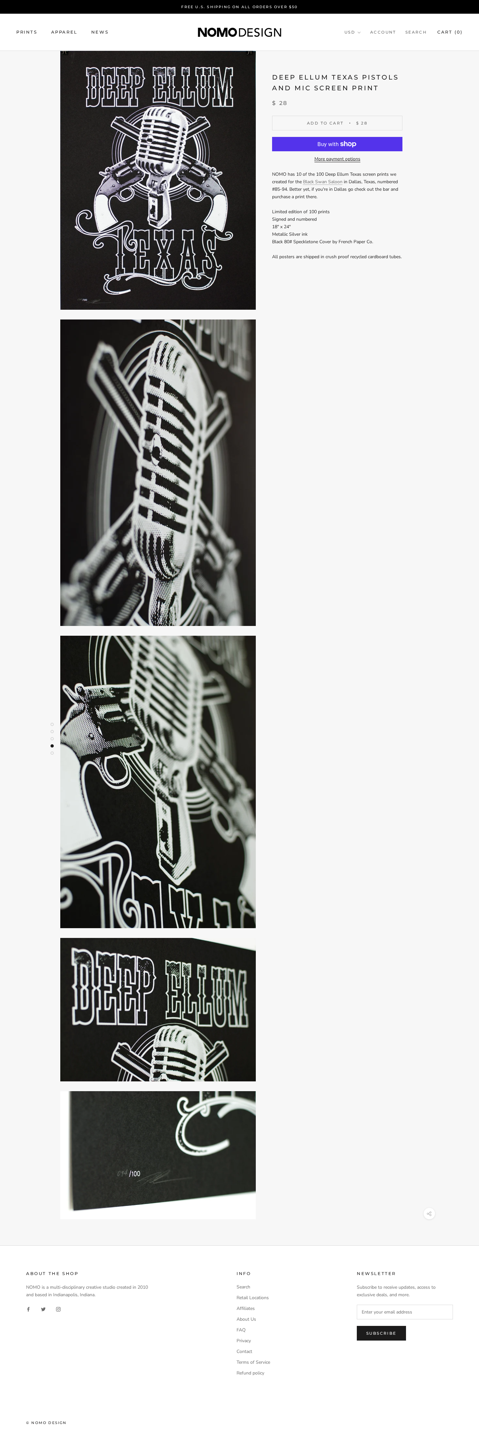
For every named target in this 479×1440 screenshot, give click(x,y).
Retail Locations (253, 1298)
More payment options (337, 159)
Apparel (64, 32)
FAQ (241, 1330)
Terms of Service (253, 1362)
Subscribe (381, 1333)
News (100, 32)
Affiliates (246, 1308)
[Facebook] (28, 1309)
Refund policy (250, 1373)
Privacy (244, 1341)
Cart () (450, 32)
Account (383, 32)
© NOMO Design (46, 1422)
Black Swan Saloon (322, 182)
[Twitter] (43, 1309)
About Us (246, 1319)
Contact (244, 1351)
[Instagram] (58, 1309)
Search (416, 32)
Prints (26, 32)
